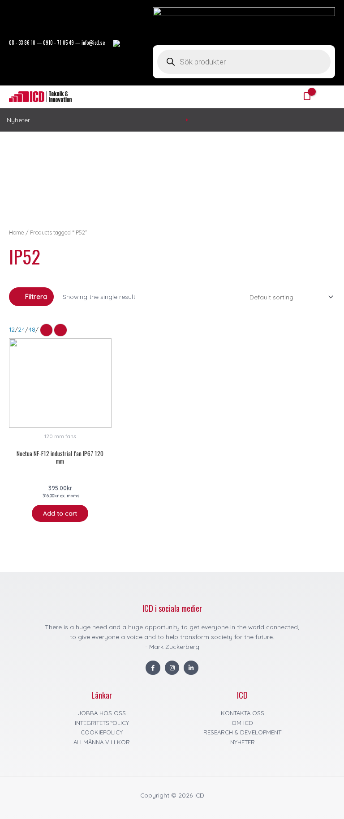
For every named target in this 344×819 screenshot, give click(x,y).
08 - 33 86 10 (22, 42)
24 (21, 329)
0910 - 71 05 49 (58, 42)
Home (16, 232)
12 (12, 329)
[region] (172, 180)
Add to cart (60, 513)
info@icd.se (93, 42)
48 (31, 329)
